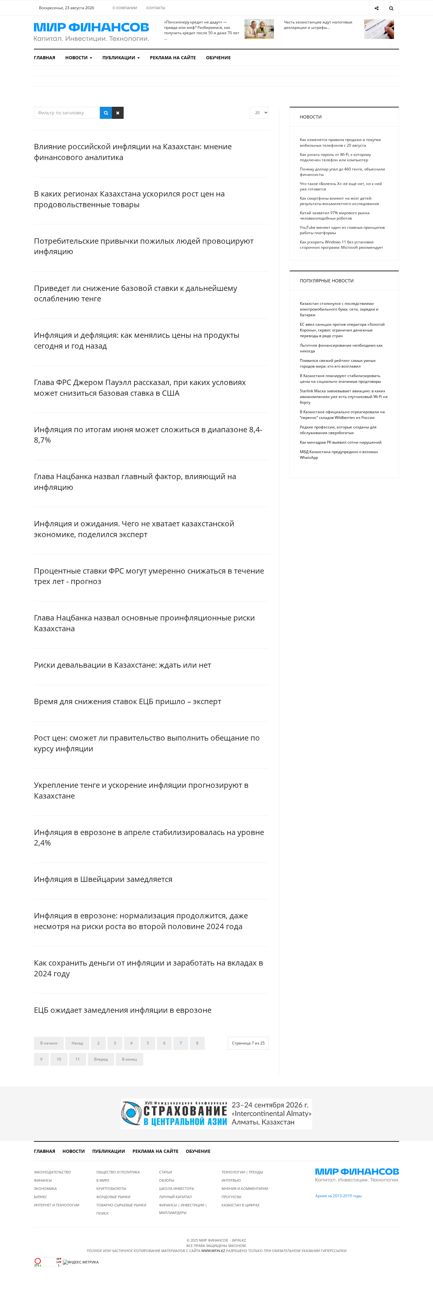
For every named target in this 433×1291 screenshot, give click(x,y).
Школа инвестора (176, 1188)
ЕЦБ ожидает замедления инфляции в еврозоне (122, 1010)
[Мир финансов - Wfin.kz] (91, 32)
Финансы (43, 1180)
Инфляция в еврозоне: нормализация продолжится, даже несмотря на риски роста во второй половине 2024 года (141, 920)
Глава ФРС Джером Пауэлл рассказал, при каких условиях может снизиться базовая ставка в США (140, 387)
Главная (44, 58)
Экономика (45, 1188)
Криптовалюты (111, 1188)
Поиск (102, 1213)
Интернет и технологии (56, 1205)
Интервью (231, 1180)
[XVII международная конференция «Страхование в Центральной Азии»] (216, 1113)
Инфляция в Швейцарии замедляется (103, 879)
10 (59, 1059)
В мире (102, 1180)
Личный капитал (175, 1196)
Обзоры (166, 1180)
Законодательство (52, 1172)
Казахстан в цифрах (240, 1205)
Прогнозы (231, 1196)
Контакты (155, 7)
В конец (129, 1059)
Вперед (101, 1059)
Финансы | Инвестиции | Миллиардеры (183, 1209)
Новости (77, 58)
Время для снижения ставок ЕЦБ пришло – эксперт (127, 701)
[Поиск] (106, 113)
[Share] (376, 7)
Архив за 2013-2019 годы (338, 1195)
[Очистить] (118, 113)
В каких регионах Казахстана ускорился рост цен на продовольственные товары (129, 198)
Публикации (119, 58)
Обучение (218, 58)
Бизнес (40, 1196)
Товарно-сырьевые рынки (121, 1205)
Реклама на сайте (173, 58)
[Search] (391, 7)
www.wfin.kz (213, 1250)
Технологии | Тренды (242, 1172)
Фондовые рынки (113, 1196)
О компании (125, 7)
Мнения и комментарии (245, 1188)
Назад (77, 1043)
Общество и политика (118, 1172)
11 (77, 1059)
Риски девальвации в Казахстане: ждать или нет (122, 664)
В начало (48, 1043)
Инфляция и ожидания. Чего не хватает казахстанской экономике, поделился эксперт (134, 528)
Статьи (165, 1172)
